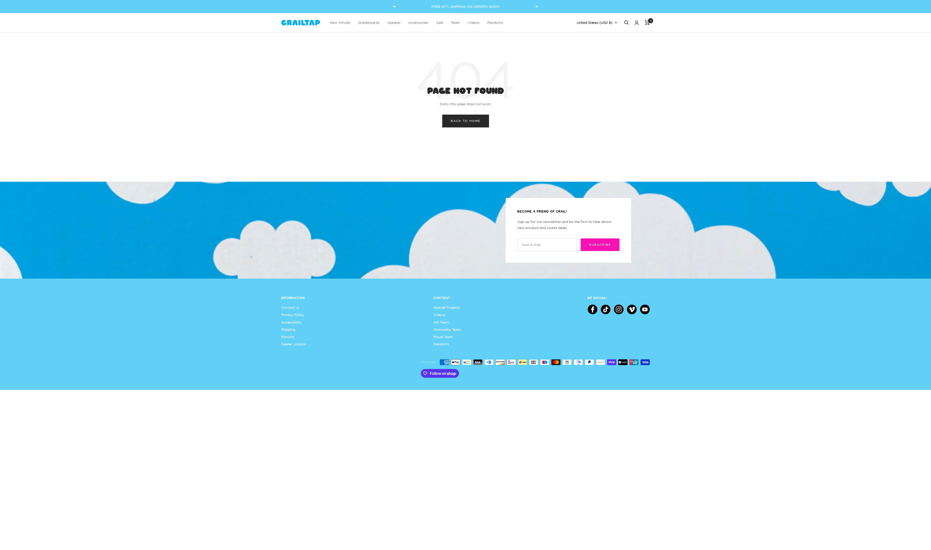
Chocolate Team (447, 329)
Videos (474, 22)
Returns (287, 337)
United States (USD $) (594, 22)
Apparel (393, 22)
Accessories (418, 22)
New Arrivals (340, 22)
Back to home (466, 121)
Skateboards (368, 22)
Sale (439, 22)
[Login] (636, 23)
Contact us (290, 307)
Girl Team (441, 322)
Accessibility (291, 322)
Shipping (288, 329)
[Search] (626, 22)
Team (455, 22)
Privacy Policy (292, 315)
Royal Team (443, 337)
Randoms (495, 22)
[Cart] (647, 22)
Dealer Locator (293, 344)
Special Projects (446, 307)
